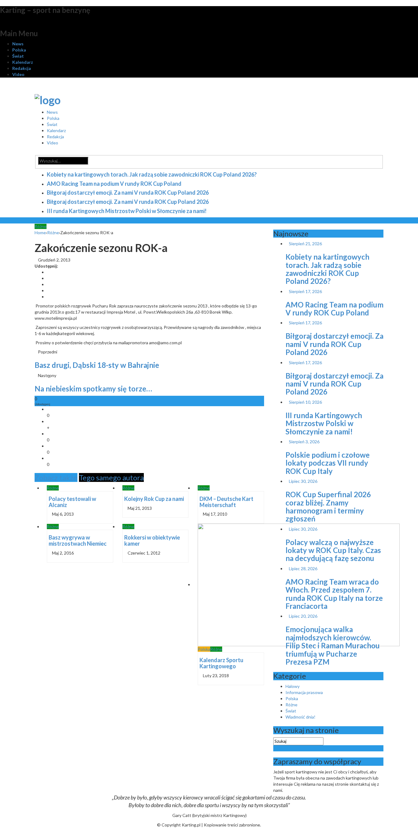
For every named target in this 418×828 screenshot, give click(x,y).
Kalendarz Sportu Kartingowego (221, 663)
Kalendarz (22, 62)
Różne (41, 226)
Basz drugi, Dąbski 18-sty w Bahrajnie (97, 365)
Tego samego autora (111, 477)
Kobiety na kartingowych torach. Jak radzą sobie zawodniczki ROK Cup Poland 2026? (152, 174)
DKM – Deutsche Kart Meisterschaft (226, 501)
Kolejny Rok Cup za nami (154, 498)
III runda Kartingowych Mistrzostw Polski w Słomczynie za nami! (127, 211)
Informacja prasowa (304, 692)
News (18, 43)
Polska (19, 49)
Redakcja (21, 68)
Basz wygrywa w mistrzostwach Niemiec (77, 540)
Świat (18, 56)
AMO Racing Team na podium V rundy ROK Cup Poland (114, 183)
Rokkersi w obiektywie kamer (152, 540)
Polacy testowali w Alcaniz (72, 501)
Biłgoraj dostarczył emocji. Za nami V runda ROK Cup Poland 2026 (128, 192)
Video (18, 74)
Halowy (293, 686)
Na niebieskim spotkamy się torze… (93, 388)
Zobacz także (56, 477)
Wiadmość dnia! (300, 716)
